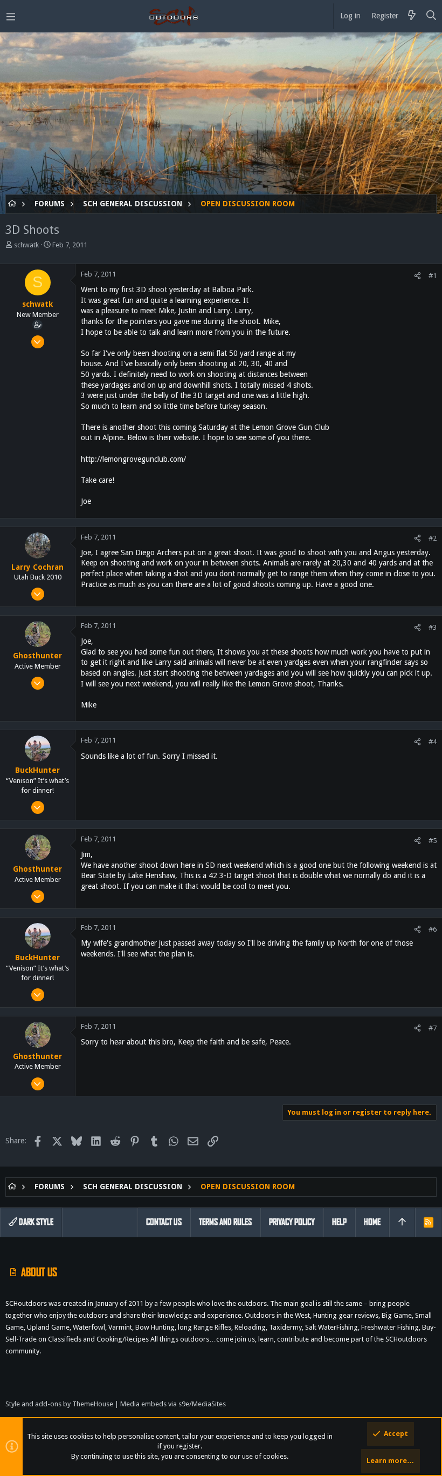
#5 (433, 841)
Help (339, 1222)
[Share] (417, 276)
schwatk (26, 245)
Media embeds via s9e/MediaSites (173, 1404)
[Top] (402, 1222)
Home (372, 1222)
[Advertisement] (221, 118)
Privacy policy (292, 1222)
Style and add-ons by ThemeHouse (59, 1404)
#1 (433, 276)
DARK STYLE (35, 1222)
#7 (433, 1028)
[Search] (431, 16)
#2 (433, 538)
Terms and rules (225, 1222)
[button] (11, 16)
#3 (433, 627)
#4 (433, 742)
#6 (433, 929)
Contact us (164, 1222)
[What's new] (412, 16)
